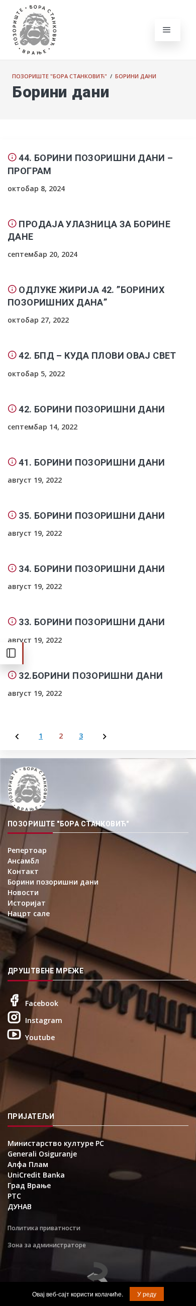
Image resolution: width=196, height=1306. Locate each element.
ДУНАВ (20, 1206)
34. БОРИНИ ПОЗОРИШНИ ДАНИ (92, 568)
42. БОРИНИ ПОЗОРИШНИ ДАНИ (92, 409)
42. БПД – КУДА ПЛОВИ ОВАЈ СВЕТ (97, 355)
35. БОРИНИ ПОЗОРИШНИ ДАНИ (92, 515)
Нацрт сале (29, 913)
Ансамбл (23, 860)
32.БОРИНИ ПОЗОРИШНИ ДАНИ (91, 675)
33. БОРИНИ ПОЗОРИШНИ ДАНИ (92, 622)
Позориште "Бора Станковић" (59, 76)
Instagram (43, 1020)
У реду (146, 1293)
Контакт (23, 871)
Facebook (41, 1003)
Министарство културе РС (56, 1143)
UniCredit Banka (36, 1175)
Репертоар (27, 850)
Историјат (27, 903)
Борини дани (135, 76)
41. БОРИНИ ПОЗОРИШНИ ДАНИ (92, 462)
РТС (14, 1196)
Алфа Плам (28, 1164)
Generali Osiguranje (42, 1153)
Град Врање (29, 1185)
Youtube (40, 1037)
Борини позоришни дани (53, 882)
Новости (23, 892)
